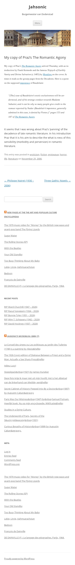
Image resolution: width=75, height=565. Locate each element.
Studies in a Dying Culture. (17, 409)
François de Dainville (14, 279)
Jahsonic (37, 7)
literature (13, 158)
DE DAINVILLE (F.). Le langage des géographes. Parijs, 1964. (34, 285)
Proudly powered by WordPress (19, 558)
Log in (7, 451)
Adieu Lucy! (10, 365)
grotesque (53, 154)
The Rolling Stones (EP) (16, 241)
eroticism (34, 154)
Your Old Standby (13, 254)
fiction (43, 154)
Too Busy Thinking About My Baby (22, 260)
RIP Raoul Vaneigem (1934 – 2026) (21, 311)
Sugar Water (10, 235)
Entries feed (10, 455)
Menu (37, 23)
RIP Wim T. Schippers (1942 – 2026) (22, 319)
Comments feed (12, 460)
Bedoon (8, 273)
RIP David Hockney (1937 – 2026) (21, 323)
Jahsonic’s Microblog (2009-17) (23, 336)
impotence (25, 83)
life (5, 158)
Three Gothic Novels (57, 180)
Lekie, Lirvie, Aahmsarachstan (19, 267)
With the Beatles (12, 248)
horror (63, 154)
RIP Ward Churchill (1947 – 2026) (20, 306)
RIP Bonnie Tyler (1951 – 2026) (19, 315)
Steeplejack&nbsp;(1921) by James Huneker (26, 371)
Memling (47, 74)
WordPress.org (12, 464)
